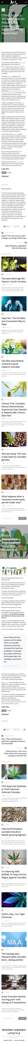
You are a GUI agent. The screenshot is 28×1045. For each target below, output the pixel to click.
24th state (19, 162)
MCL (4, 284)
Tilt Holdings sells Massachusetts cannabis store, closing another (13, 956)
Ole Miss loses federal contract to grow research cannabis (12, 363)
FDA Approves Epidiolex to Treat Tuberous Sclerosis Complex (13, 789)
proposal (9, 76)
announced (22, 62)
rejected (15, 134)
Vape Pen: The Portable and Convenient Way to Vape (13, 321)
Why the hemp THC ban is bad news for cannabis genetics (13, 456)
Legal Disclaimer (19, 1040)
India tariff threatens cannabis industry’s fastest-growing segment (13, 831)
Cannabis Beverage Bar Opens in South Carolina (13, 280)
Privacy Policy (8, 1040)
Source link (4, 184)
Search (22, 518)
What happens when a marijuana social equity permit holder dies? (13, 499)
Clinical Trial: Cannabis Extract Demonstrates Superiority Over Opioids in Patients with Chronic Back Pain (14, 409)
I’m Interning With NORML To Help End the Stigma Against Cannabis (13, 874)
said (23, 103)
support (6, 682)
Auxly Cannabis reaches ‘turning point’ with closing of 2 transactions (13, 999)
